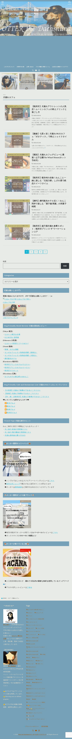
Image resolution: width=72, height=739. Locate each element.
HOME (5, 598)
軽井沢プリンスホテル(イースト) (17, 368)
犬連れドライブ (32, 673)
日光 (29, 657)
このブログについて (9, 66)
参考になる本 (31, 644)
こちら (51, 481)
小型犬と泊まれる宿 (33, 654)
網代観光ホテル (11, 358)
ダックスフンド (32, 634)
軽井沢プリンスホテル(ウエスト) (17, 364)
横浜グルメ (11, 406)
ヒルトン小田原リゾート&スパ (16, 343)
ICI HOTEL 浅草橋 (12, 337)
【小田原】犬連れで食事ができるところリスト (23, 390)
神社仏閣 (39, 679)
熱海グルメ (11, 409)
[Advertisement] (36, 51)
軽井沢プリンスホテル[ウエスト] (36, 696)
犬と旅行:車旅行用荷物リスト (16, 429)
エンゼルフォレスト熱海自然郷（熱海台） (21, 352)
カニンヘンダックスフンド (35, 625)
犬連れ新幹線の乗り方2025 (15, 435)
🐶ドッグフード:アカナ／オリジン (36, 719)
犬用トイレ (40, 663)
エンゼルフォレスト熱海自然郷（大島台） (21, 355)
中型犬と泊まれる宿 (33, 641)
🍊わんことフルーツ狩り (34, 705)
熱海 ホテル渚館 (11, 349)
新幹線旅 (18, 487)
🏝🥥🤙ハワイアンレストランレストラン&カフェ (36, 709)
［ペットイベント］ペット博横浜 (36, 702)
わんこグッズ (39, 612)
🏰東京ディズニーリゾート (35, 713)
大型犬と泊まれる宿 (33, 651)
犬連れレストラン (32, 676)
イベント (30, 616)
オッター (6, 624)
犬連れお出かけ (32, 667)
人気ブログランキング (10, 318)
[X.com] (33, 70)
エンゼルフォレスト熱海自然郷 (36, 619)
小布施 (43, 654)
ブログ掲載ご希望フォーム (43, 66)
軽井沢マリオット (11, 371)
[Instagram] (39, 70)
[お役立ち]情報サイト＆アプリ (60, 66)
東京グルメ (11, 403)
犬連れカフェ (31, 670)
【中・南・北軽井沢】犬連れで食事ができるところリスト (27, 397)
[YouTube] (36, 70)
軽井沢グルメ (12, 413)
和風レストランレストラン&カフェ (36, 647)
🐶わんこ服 (31, 716)
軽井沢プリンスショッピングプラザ (36, 689)
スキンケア (31, 628)
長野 (35, 699)
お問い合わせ (30, 66)
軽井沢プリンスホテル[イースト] (36, 693)
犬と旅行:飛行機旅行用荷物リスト (18, 432)
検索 (4, 261)
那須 (29, 699)
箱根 (29, 682)
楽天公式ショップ (13, 484)
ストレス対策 (40, 628)
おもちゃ (30, 612)
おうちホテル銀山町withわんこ (16, 377)
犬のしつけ (31, 663)
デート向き (42, 634)
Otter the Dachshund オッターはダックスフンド (32, 734)
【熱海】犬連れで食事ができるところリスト (22, 393)
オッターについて (32, 622)
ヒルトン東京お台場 (12, 334)
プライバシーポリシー (32, 726)
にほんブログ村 (9, 302)
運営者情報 (44, 726)
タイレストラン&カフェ (34, 631)
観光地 (29, 685)
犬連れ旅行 (31, 679)
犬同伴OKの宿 (20, 66)
